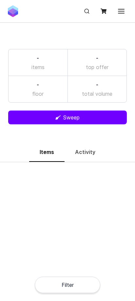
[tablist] (67, 152)
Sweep (71, 117)
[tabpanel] (67, 171)
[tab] (47, 152)
